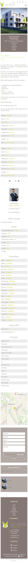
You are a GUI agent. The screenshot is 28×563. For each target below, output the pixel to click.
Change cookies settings (11, 556)
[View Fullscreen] (2, 399)
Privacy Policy (20, 559)
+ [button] (2, 394)
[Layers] (25, 394)
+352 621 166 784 (15, 208)
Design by (22, 556)
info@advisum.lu (15, 537)
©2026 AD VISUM (7, 554)
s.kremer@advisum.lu (15, 212)
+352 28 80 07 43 (15, 535)
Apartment (7, 55)
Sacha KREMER (14, 203)
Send (14, 458)
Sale (1, 55)
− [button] (2, 396)
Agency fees (22, 554)
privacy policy (20, 454)
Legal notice (15, 554)
